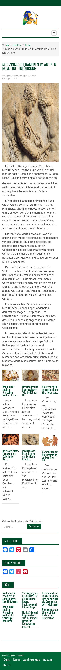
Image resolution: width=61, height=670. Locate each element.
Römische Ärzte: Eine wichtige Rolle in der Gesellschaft (50, 614)
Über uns (16, 659)
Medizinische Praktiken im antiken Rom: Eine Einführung (10, 597)
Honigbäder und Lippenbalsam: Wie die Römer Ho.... (30, 391)
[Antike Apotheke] (31, 17)
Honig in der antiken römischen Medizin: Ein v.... (10, 391)
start (7, 45)
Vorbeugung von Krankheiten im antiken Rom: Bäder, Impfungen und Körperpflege (30, 600)
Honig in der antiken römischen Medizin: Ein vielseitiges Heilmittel (8, 614)
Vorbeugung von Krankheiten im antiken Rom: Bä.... (50, 456)
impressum (47, 659)
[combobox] (14, 526)
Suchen (35, 526)
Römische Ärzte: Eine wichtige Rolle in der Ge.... (10, 455)
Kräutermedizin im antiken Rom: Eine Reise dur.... (50, 390)
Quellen (6, 665)
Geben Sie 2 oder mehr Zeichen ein (22, 521)
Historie (17, 45)
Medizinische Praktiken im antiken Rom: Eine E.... (28, 455)
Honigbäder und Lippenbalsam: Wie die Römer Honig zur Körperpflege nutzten (30, 619)
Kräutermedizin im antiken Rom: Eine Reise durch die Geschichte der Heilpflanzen (50, 599)
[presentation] (5, 509)
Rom (28, 45)
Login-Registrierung (31, 659)
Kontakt (6, 659)
